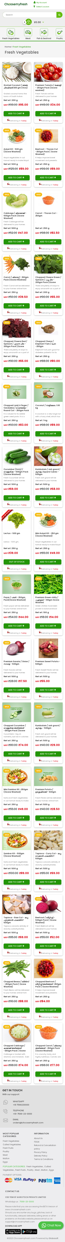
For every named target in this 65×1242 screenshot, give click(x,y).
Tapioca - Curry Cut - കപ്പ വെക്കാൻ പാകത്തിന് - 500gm (48, 856)
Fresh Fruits (8, 1148)
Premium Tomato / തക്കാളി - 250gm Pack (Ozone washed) (48, 88)
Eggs (5, 1162)
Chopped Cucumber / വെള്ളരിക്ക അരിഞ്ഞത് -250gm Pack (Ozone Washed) (15, 729)
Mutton (6, 1158)
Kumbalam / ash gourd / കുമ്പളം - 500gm (47, 726)
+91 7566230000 (21, 1104)
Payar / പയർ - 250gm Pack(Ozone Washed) (15, 598)
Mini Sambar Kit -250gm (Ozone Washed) (16, 790)
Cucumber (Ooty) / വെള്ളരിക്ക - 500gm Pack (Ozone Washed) (16, 472)
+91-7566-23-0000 (22, 1113)
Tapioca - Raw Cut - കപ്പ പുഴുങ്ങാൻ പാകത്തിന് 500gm (16, 920)
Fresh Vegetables (22, 46)
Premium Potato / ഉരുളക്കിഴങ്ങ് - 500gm (45, 790)
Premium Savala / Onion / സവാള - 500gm (16, 662)
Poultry (6, 1151)
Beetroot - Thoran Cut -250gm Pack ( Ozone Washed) (46, 151)
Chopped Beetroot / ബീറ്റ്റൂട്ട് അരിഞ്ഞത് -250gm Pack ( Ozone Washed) (48, 984)
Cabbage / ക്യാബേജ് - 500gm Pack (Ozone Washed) (15, 216)
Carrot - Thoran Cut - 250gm (46, 214)
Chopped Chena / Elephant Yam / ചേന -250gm (45, 344)
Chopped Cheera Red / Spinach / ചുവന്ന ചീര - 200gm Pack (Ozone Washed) (15, 345)
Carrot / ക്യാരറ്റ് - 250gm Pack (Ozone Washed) (16, 278)
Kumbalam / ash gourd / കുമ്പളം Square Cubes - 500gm (47, 472)
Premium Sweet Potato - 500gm (47, 662)
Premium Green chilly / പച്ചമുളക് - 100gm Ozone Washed (47, 600)
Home (8, 46)
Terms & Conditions (43, 1159)
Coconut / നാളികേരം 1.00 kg (47, 406)
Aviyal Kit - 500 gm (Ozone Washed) (13, 150)
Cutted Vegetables (12, 1144)
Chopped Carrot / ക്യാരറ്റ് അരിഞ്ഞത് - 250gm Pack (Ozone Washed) (48, 1048)
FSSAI (36, 1141)
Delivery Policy (40, 1155)
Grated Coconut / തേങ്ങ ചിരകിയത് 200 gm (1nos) (16, 86)
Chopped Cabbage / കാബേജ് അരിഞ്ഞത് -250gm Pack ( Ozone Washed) (15, 1049)
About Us (38, 1138)
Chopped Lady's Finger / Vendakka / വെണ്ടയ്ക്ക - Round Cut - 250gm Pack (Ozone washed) (16, 409)
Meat (5, 1155)
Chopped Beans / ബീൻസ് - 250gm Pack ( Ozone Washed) (16, 984)
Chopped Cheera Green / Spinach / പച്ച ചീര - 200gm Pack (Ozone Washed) (48, 281)
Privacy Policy (40, 1152)
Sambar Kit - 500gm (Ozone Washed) (14, 854)
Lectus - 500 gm (12, 533)
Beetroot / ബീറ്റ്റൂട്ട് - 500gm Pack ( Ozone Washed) (45, 920)
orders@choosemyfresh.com (28, 1122)
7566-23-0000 (27, 1201)
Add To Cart (15, 113)
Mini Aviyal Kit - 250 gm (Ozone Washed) (47, 534)
